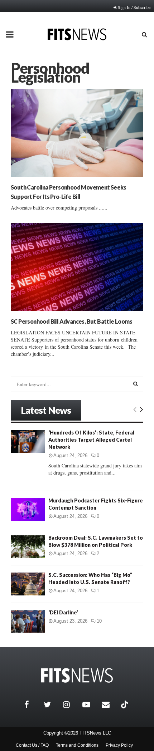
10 (99, 621)
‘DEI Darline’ (63, 612)
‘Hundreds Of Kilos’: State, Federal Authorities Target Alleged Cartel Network (91, 440)
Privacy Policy (119, 745)
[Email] (109, 704)
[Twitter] (51, 704)
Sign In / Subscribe (134, 7)
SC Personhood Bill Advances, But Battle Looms (71, 321)
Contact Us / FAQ (32, 745)
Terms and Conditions (77, 745)
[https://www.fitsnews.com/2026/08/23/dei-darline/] (28, 621)
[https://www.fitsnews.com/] (77, 675)
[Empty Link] (135, 409)
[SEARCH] (135, 384)
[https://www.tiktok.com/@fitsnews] (125, 704)
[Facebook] (32, 704)
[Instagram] (71, 704)
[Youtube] (90, 704)
